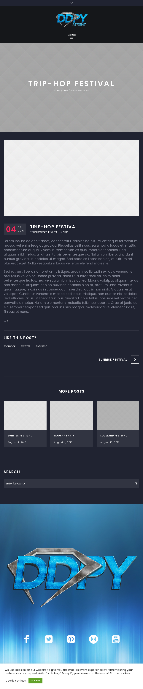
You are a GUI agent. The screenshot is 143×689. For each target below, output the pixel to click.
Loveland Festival (113, 435)
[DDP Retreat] (71, 20)
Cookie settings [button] (16, 680)
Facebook (9, 346)
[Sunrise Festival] (25, 416)
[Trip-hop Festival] (71, 178)
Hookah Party (64, 435)
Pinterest (41, 346)
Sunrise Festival (112, 359)
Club (65, 90)
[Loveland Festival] (118, 416)
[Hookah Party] (71, 416)
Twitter (25, 346)
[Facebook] (26, 639)
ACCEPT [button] (35, 680)
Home (57, 90)
